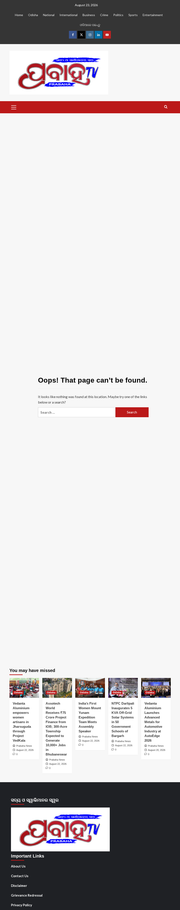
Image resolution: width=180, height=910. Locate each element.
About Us (18, 866)
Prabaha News (24, 745)
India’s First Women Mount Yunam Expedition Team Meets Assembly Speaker (90, 717)
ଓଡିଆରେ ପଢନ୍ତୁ (90, 25)
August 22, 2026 (25, 750)
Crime (104, 15)
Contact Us (19, 876)
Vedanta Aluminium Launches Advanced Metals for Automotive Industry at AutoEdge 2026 (153, 722)
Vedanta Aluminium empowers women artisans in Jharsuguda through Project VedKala (22, 722)
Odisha (33, 15)
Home (19, 15)
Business (89, 15)
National (48, 15)
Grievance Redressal (27, 895)
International (68, 15)
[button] (13, 106)
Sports (133, 15)
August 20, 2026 (156, 750)
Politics (118, 15)
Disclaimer (19, 886)
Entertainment (153, 15)
